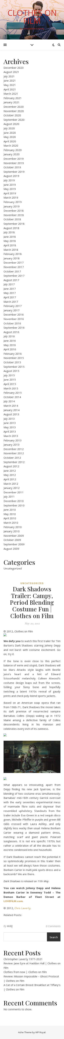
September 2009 (14, 544)
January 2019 (12, 206)
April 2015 (10, 384)
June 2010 (10, 509)
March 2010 (11, 522)
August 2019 (11, 176)
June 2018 (10, 236)
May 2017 (10, 293)
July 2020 (9, 128)
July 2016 (9, 336)
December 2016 (14, 314)
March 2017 (11, 301)
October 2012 (12, 457)
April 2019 (10, 193)
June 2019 (10, 184)
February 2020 (13, 150)
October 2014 (12, 397)
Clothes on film (32, 17)
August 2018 (11, 228)
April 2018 (10, 245)
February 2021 (13, 98)
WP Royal (40, 1032)
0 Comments (53, 926)
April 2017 (10, 297)
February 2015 (13, 392)
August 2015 (11, 371)
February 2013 (13, 440)
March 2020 (11, 145)
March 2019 (11, 197)
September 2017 (14, 275)
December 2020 (14, 106)
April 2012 (10, 479)
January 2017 (12, 310)
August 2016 (11, 332)
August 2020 (11, 124)
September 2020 (14, 119)
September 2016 (14, 327)
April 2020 (10, 141)
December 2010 (14, 501)
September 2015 (14, 366)
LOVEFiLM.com (13, 901)
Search (54, 937)
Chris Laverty (22, 908)
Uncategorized (13, 568)
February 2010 (13, 527)
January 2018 (12, 258)
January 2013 (12, 444)
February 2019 (13, 202)
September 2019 (14, 171)
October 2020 (12, 115)
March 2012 (11, 483)
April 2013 (10, 431)
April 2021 (10, 89)
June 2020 (10, 132)
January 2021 (12, 102)
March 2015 (11, 388)
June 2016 (10, 340)
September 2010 (14, 505)
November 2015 (14, 358)
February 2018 (13, 254)
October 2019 (12, 167)
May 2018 (10, 241)
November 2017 (14, 267)
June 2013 (10, 423)
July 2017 (9, 284)
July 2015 (9, 375)
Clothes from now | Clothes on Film (25, 972)
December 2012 (14, 449)
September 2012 (14, 462)
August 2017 (11, 280)
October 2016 (12, 323)
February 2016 (13, 353)
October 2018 (12, 219)
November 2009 (14, 535)
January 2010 (12, 531)
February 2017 (13, 306)
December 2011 (14, 492)
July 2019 (9, 180)
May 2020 (10, 137)
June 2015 (10, 379)
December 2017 (14, 262)
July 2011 (9, 496)
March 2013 (11, 436)
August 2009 (11, 548)
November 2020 (14, 111)
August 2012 (11, 466)
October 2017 (12, 271)
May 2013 (10, 427)
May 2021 (10, 85)
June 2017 (10, 288)
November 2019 (14, 163)
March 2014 (11, 405)
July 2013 (9, 418)
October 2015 (12, 362)
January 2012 (12, 488)
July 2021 (9, 76)
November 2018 (14, 215)
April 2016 (10, 349)
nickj (10, 926)
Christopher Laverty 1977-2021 (23, 959)
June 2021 (10, 80)
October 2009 (12, 540)
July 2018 (9, 232)
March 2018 (11, 249)
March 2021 (11, 93)
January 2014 (12, 410)
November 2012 (14, 453)
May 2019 (10, 189)
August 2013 (11, 414)
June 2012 (10, 470)
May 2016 (10, 345)
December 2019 (14, 158)
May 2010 (10, 514)
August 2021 (11, 72)
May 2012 (10, 475)
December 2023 (14, 67)
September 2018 (14, 223)
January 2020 (12, 154)
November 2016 (14, 319)
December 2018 (14, 210)
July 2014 (9, 401)
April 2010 (10, 518)
